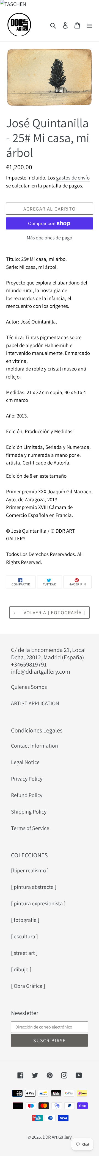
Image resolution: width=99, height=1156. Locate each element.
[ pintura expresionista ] (38, 903)
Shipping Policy (28, 811)
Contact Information (34, 745)
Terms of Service (30, 828)
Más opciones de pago (49, 237)
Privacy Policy (26, 778)
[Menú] (89, 25)
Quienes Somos (29, 686)
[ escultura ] (24, 936)
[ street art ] (24, 952)
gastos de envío (73, 177)
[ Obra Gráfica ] (28, 985)
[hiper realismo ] (30, 870)
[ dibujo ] (21, 969)
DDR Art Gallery (57, 1137)
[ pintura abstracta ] (33, 886)
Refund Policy (26, 795)
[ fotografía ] (25, 919)
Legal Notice (25, 762)
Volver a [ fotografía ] (53, 612)
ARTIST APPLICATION (35, 703)
